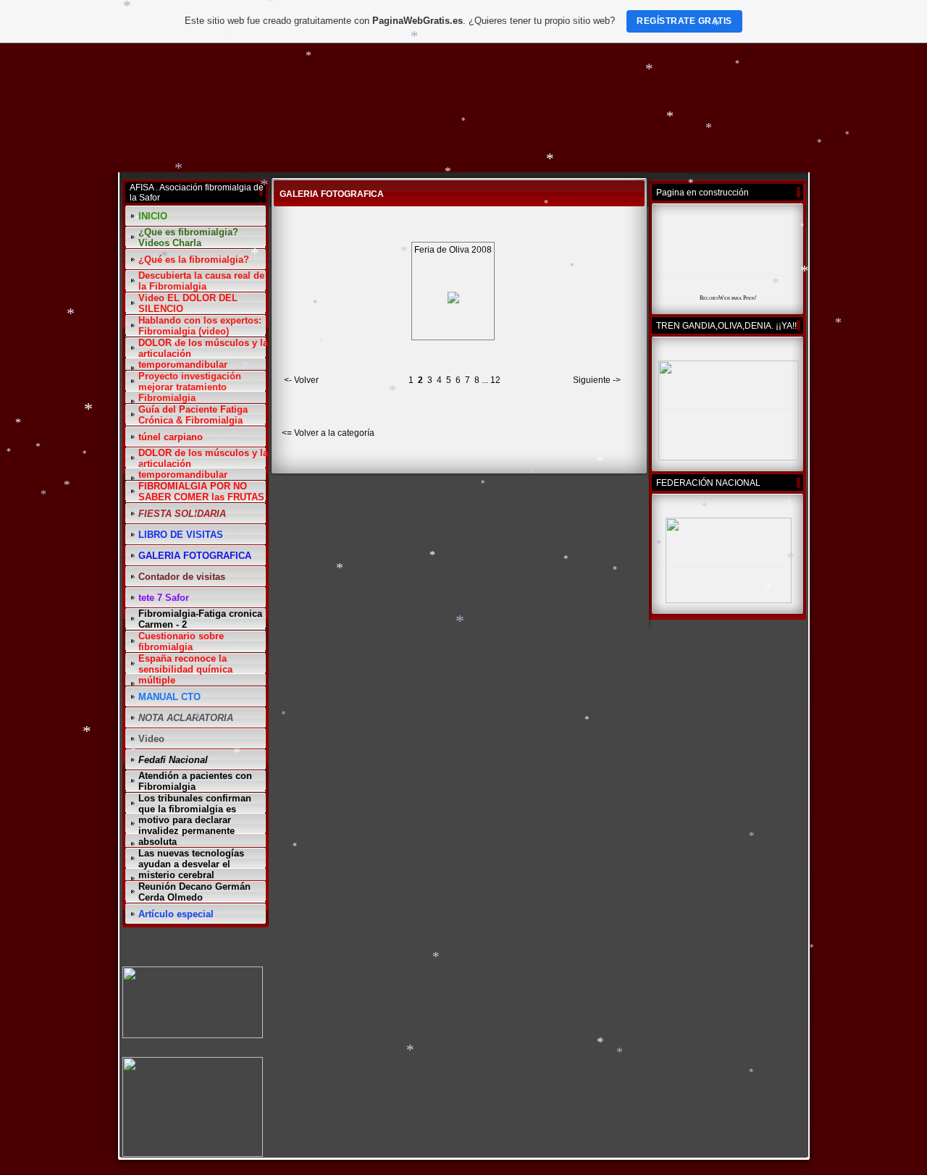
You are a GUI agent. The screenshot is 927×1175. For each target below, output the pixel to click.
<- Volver (301, 380)
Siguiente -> (597, 380)
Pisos (749, 298)
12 (495, 380)
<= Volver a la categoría (328, 433)
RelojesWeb (715, 298)
